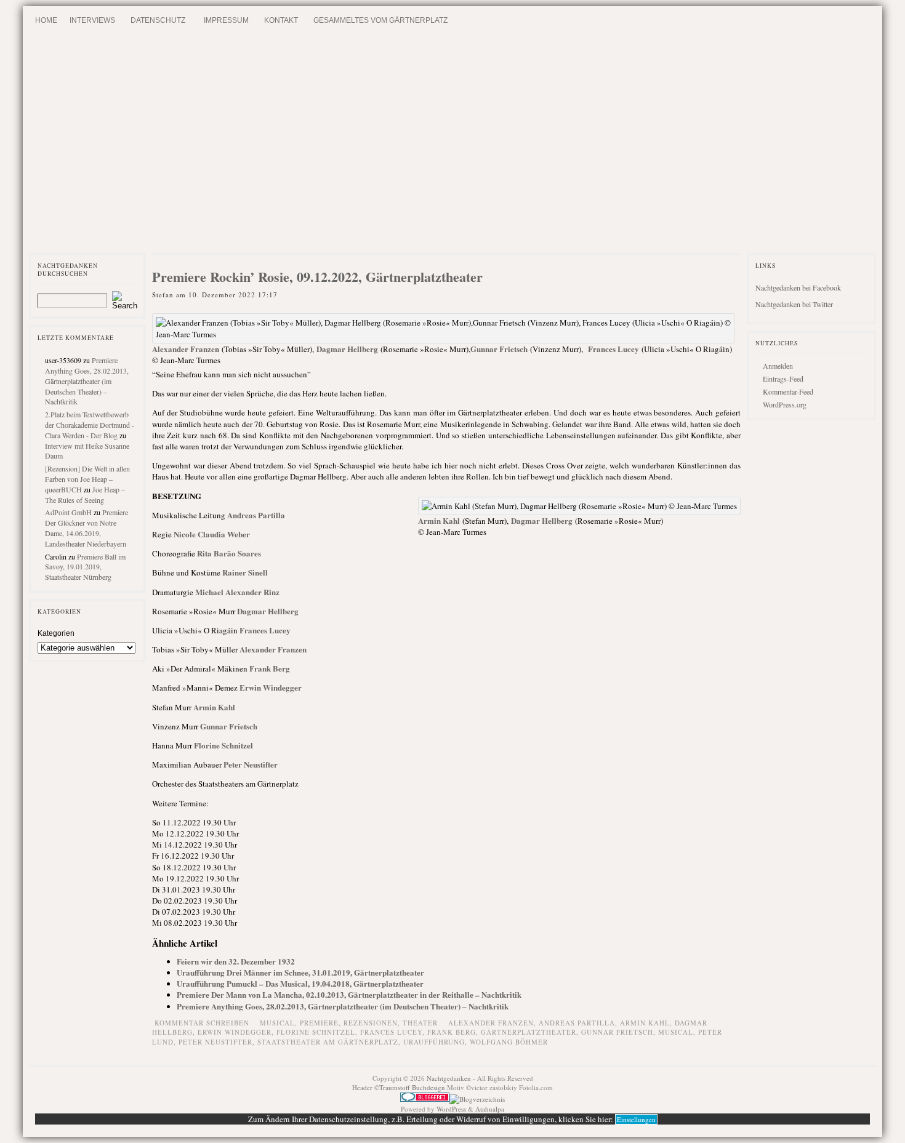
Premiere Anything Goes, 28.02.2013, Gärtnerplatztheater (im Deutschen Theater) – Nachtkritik (87, 380)
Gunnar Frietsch (499, 349)
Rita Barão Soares (229, 553)
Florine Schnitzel (223, 745)
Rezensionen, (373, 1022)
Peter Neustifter (250, 764)
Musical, (280, 1022)
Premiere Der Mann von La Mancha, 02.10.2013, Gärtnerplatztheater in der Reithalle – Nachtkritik (349, 994)
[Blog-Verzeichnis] (424, 1099)
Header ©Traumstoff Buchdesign (399, 1087)
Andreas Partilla (256, 515)
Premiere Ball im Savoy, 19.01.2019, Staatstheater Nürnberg (85, 566)
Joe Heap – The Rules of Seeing (85, 494)
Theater (420, 1022)
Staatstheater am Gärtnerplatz (327, 1041)
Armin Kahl (439, 520)
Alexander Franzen (185, 349)
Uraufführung (434, 1041)
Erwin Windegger (270, 687)
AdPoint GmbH (68, 512)
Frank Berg (269, 668)
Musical (675, 1032)
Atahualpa (489, 1108)
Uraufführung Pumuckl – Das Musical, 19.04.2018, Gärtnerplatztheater (300, 983)
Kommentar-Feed (788, 391)
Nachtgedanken (449, 1078)
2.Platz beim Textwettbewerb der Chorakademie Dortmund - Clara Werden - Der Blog (89, 424)
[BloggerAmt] (477, 1099)
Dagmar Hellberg (347, 349)
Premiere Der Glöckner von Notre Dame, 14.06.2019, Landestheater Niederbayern (86, 527)
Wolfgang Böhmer (509, 1041)
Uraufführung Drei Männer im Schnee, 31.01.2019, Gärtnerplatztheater (300, 972)
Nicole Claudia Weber (212, 534)
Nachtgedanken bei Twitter (794, 304)
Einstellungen (636, 1119)
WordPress (451, 1108)
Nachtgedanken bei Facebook (798, 287)
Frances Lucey (613, 349)
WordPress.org (784, 404)
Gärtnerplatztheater (528, 1032)
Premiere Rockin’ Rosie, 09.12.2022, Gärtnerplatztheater (317, 277)
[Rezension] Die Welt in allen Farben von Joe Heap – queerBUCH (87, 478)
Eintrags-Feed (783, 378)
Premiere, (322, 1022)
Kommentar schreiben (202, 1022)
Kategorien (56, 633)
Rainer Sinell (245, 572)
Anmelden (778, 366)
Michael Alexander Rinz (237, 592)
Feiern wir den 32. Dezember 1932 (236, 961)
